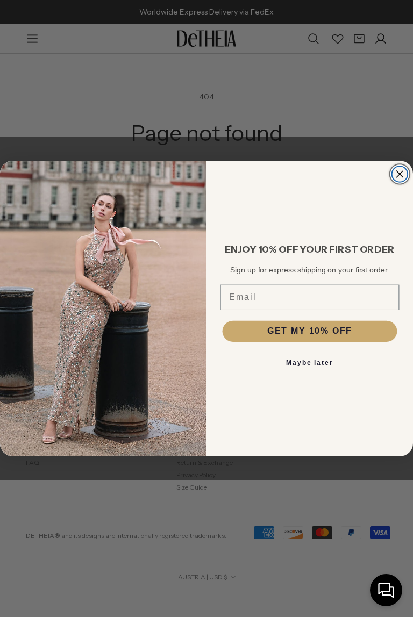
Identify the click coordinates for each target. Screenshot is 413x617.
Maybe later (309, 363)
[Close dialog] (400, 174)
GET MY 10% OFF (310, 330)
